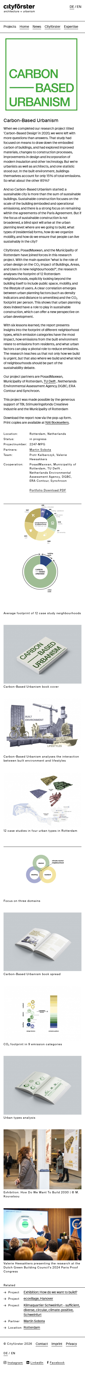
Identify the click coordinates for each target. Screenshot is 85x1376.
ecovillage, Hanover (38, 1298)
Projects (10, 26)
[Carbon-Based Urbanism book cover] (42, 627)
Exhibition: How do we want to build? (50, 1292)
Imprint (56, 1344)
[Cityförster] (19, 6)
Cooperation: (13, 464)
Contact (42, 1344)
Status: (9, 439)
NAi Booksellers (57, 422)
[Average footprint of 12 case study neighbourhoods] (42, 502)
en (79, 7)
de (72, 7)
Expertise (71, 26)
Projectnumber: (15, 444)
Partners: (10, 449)
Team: (8, 455)
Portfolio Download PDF (48, 490)
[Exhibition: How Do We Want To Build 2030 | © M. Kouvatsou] (42, 1132)
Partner (14, 1321)
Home (24, 26)
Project (13, 1292)
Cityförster (52, 26)
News (37, 26)
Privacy (71, 1344)
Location (15, 1327)
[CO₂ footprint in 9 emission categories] (42, 988)
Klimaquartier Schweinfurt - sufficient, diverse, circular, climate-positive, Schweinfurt (52, 1310)
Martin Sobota (34, 1321)
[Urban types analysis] (42, 1058)
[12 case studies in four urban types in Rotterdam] (42, 775)
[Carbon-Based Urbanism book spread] (42, 915)
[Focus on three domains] (42, 845)
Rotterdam (32, 1327)
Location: (11, 434)
